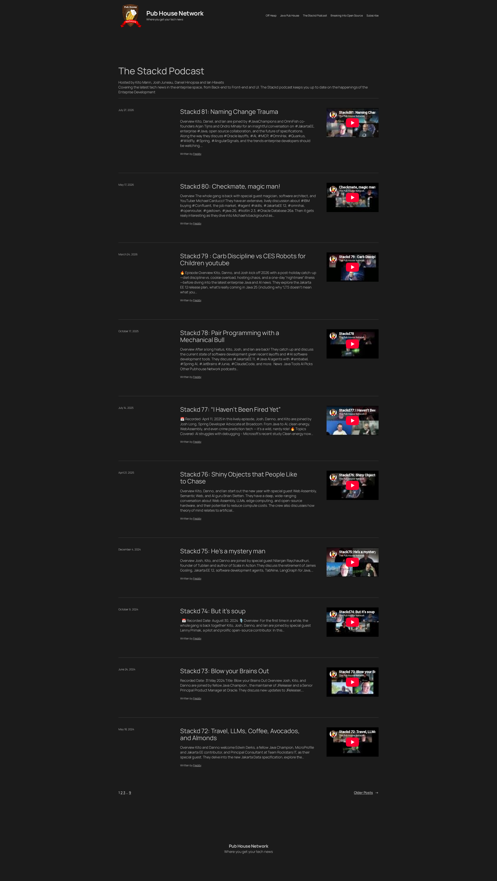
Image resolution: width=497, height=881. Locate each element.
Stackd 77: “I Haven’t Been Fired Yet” (230, 409)
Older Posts (366, 792)
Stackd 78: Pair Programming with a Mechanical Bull (229, 336)
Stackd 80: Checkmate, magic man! (230, 186)
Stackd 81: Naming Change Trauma (229, 111)
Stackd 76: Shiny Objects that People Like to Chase (238, 478)
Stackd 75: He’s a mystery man (222, 550)
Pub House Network (174, 13)
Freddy (197, 154)
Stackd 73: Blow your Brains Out (224, 670)
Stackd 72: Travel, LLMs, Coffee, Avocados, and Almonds (240, 734)
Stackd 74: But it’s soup (213, 610)
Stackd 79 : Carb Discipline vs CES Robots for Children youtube (243, 259)
